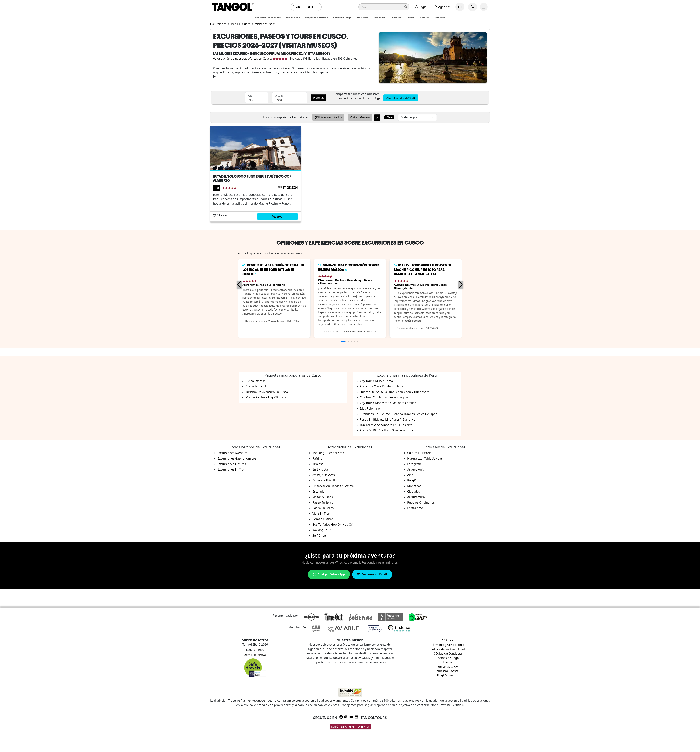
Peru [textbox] (250, 100)
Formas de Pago (447, 658)
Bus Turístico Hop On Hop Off (332, 524)
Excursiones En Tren (231, 469)
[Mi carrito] (472, 7)
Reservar (277, 217)
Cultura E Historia (419, 453)
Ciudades (413, 491)
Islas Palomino (370, 408)
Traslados (362, 17)
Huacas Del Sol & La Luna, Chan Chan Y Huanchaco (395, 392)
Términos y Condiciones (447, 645)
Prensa (447, 662)
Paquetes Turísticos (316, 17)
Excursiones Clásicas (232, 464)
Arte (410, 475)
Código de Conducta (448, 653)
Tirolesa (317, 464)
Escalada (318, 491)
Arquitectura (416, 497)
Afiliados (448, 640)
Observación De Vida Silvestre (333, 486)
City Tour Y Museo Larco (376, 381)
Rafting (317, 458)
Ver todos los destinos (268, 17)
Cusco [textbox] (278, 100)
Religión (412, 480)
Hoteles (424, 17)
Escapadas (379, 17)
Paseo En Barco (323, 508)
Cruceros (396, 17)
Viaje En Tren (321, 514)
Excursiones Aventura (233, 453)
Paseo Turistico (322, 502)
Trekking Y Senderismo (328, 453)
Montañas (414, 486)
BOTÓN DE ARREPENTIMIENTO (350, 726)
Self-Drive (319, 535)
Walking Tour (321, 530)
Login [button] (422, 7)
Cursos (410, 17)
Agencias (444, 7)
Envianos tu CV (448, 667)
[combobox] (256, 97)
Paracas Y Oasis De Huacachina (381, 386)
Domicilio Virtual (255, 655)
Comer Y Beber (322, 519)
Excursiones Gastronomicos (237, 458)
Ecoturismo (415, 508)
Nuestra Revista (447, 671)
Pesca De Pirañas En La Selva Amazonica (387, 430)
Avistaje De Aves (323, 475)
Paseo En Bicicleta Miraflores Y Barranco (387, 419)
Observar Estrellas (325, 480)
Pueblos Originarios (421, 502)
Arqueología (415, 469)
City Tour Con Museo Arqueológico (384, 397)
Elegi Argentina (447, 675)
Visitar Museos (322, 497)
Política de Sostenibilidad (447, 649)
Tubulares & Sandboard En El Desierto (386, 425)
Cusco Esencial (256, 386)
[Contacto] (459, 7)
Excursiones (293, 17)
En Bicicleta (320, 469)
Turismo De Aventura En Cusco (267, 392)
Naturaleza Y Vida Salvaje (424, 458)
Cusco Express (255, 381)
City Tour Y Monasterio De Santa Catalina (388, 403)
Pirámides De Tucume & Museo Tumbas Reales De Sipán (398, 414)
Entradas (439, 17)
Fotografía (414, 464)
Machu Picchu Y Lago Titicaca (266, 397)
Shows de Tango (342, 17)
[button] (383, 6)
